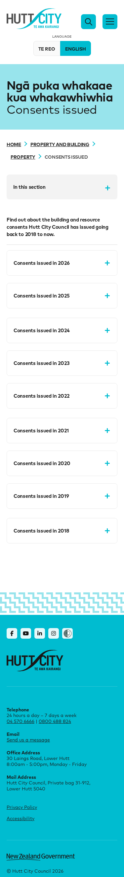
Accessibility (20, 818)
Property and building (59, 144)
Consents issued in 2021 (41, 430)
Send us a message (28, 740)
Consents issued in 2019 (41, 495)
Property (23, 156)
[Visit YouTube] (26, 633)
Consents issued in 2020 (42, 463)
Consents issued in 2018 (41, 530)
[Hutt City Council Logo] (34, 18)
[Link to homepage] (35, 660)
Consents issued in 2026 (41, 262)
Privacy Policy (22, 807)
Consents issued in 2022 (41, 395)
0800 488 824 (55, 721)
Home (14, 144)
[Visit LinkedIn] (39, 633)
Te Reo (46, 48)
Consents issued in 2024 (41, 330)
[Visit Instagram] (53, 633)
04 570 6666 (20, 721)
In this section (29, 186)
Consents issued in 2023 (41, 363)
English (75, 48)
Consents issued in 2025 (41, 295)
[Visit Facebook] (12, 633)
